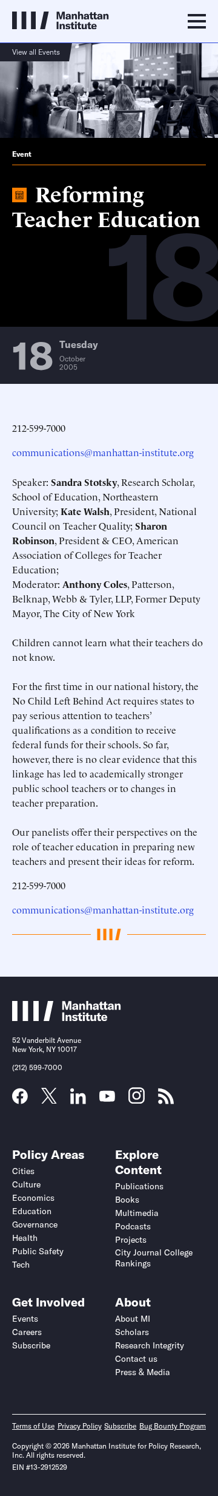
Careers (27, 1332)
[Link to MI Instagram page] (136, 1100)
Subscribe (31, 1345)
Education (31, 1211)
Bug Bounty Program (172, 1425)
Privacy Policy (80, 1425)
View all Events (36, 51)
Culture (26, 1184)
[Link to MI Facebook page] (20, 1100)
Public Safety (38, 1251)
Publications (139, 1186)
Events (25, 1318)
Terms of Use (33, 1425)
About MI (132, 1318)
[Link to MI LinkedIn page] (78, 1100)
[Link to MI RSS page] (166, 1100)
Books (127, 1199)
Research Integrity (149, 1345)
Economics (33, 1197)
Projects (131, 1239)
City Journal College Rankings (154, 1258)
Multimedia (137, 1212)
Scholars (132, 1332)
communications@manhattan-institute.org (103, 452)
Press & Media (142, 1372)
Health (25, 1237)
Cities (23, 1171)
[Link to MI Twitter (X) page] (49, 1099)
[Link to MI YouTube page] (107, 1097)
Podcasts (133, 1226)
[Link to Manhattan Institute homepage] (66, 1017)
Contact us (136, 1358)
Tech (21, 1264)
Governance (35, 1224)
